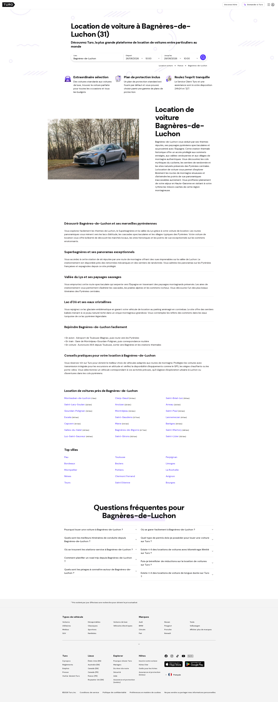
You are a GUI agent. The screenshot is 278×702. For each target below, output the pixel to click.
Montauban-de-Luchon (80, 398)
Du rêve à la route (121, 668)
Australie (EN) (94, 665)
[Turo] (8, 4)
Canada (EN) (93, 668)
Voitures (66, 622)
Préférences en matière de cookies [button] (145, 692)
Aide (115, 676)
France (180, 66)
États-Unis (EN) (94, 661)
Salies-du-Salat (76, 430)
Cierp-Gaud (125, 398)
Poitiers (119, 469)
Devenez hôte (230, 5)
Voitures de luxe (120, 622)
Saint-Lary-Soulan (78, 404)
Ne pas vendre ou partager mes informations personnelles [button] (190, 692)
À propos (66, 661)
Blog (190, 656)
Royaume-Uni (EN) (96, 680)
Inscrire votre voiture (148, 661)
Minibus (65, 630)
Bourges (170, 482)
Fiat (140, 633)
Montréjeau (125, 410)
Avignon (170, 476)
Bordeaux (69, 463)
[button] (271, 4)
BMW (141, 626)
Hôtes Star (144, 665)
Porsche (168, 630)
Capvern (72, 423)
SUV (64, 633)
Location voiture (166, 66)
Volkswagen (195, 626)
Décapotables (94, 622)
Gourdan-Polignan (78, 410)
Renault (167, 633)
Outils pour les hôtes (148, 668)
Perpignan (171, 457)
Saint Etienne (122, 482)
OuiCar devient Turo (71, 676)
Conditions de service (89, 692)
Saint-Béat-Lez (178, 398)
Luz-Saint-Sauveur (78, 436)
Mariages (117, 665)
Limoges (170, 463)
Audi (141, 622)
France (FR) (93, 676)
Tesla (192, 622)
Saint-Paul (175, 410)
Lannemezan (176, 417)
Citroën (142, 630)
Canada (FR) (93, 672)
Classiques (93, 626)
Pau (66, 457)
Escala (71, 417)
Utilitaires (66, 626)
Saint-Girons (126, 436)
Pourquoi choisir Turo (122, 661)
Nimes (67, 476)
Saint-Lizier (176, 436)
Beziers (119, 463)
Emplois (65, 668)
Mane (122, 423)
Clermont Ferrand (125, 476)
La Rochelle (172, 469)
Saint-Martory (177, 430)
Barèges (174, 423)
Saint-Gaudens (127, 417)
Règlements (67, 665)
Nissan (167, 622)
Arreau (173, 404)
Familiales (92, 633)
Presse (65, 672)
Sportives (92, 630)
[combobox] (98, 58)
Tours (67, 482)
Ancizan (123, 404)
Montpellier (70, 469)
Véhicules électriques (122, 626)
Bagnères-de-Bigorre (131, 430)
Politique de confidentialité (114, 692)
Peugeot (168, 626)
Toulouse (120, 457)
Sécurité (117, 672)
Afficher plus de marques (201, 630)
